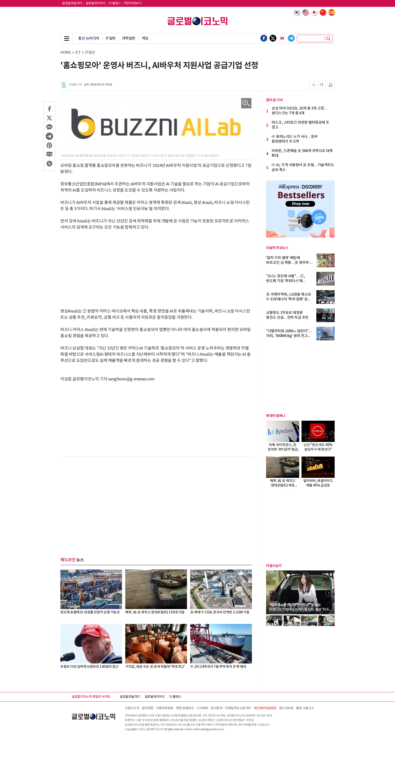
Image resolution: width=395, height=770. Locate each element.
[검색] (328, 39)
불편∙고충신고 (305, 708)
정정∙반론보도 (185, 708)
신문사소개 (132, 708)
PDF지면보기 (133, 3)
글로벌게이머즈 (95, 3)
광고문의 (216, 708)
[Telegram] (291, 38)
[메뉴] (66, 38)
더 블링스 (115, 3)
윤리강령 (147, 708)
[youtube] (282, 38)
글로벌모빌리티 (72, 3)
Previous (271, 593)
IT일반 (111, 38)
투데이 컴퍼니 (275, 416)
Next (329, 593)
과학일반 (128, 38)
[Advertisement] (156, 269)
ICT (78, 53)
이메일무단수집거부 (238, 708)
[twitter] (273, 38)
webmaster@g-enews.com (208, 729)
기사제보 (202, 708)
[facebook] (263, 38)
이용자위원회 (164, 708)
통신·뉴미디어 (88, 38)
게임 (145, 38)
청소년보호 (286, 708)
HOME (65, 53)
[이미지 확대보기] (246, 103)
